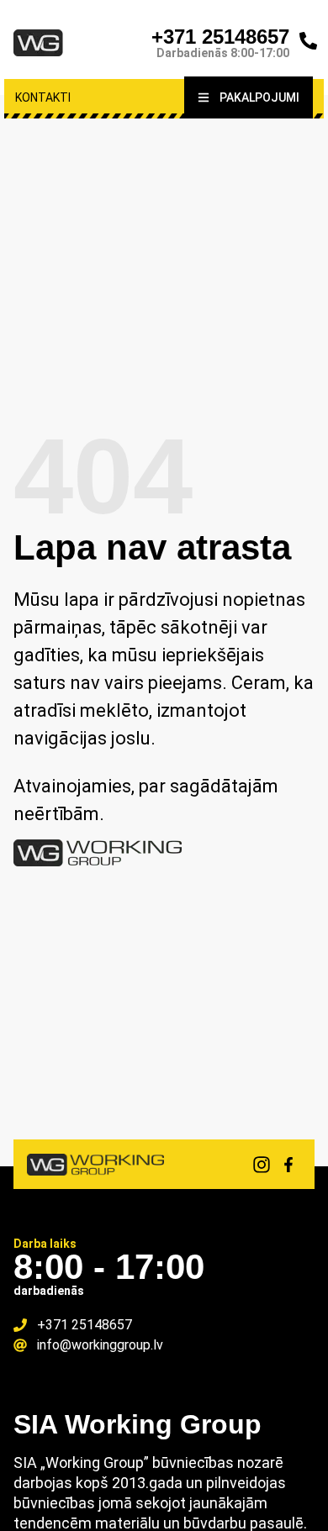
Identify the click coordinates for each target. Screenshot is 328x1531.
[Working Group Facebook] (288, 1164)
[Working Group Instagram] (261, 1164)
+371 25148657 (220, 36)
